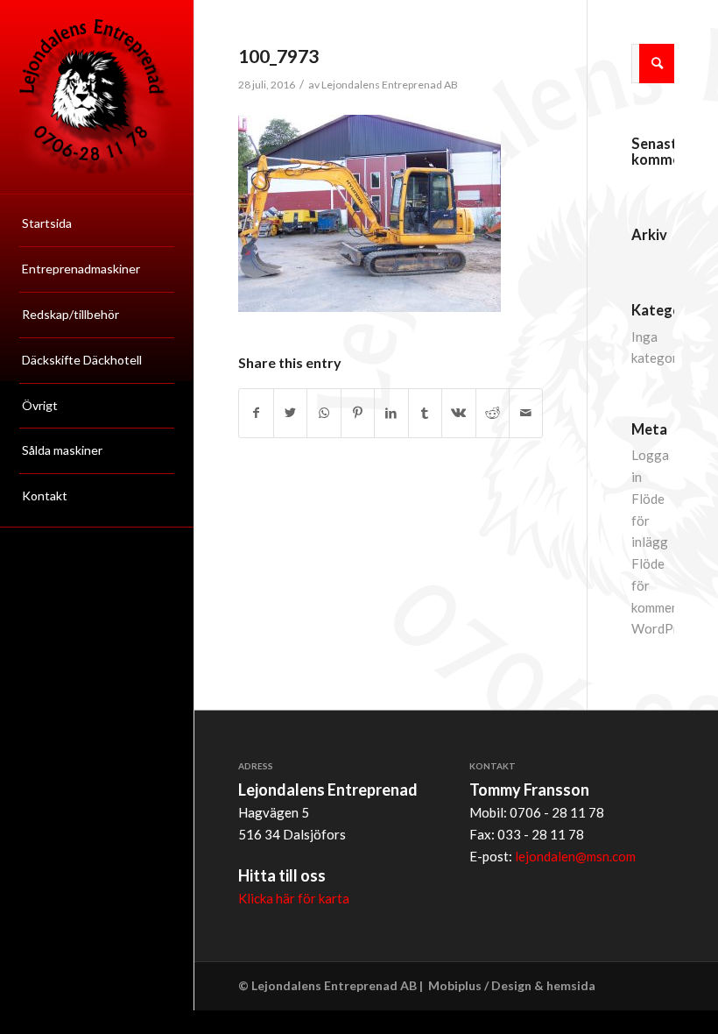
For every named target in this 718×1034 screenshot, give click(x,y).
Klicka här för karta (293, 898)
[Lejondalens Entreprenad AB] (96, 96)
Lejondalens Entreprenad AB (389, 84)
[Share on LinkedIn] (391, 413)
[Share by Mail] (526, 413)
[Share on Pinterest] (357, 413)
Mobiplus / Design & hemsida (511, 985)
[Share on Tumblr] (425, 413)
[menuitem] (96, 224)
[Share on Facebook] (255, 413)
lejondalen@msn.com (575, 856)
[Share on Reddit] (492, 413)
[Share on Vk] (458, 413)
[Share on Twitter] (290, 413)
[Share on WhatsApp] (323, 413)
